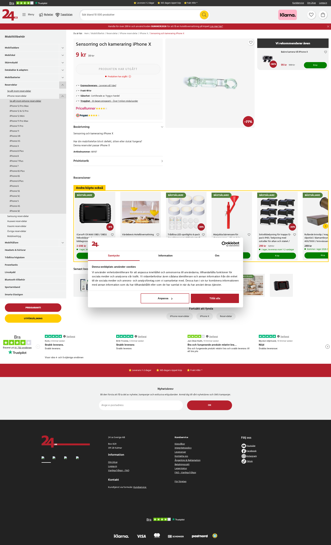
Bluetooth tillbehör (15, 280)
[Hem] (10, 15)
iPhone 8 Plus (17, 151)
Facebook (251, 451)
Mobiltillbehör (15, 36)
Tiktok (249, 461)
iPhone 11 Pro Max (19, 121)
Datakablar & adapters (16, 70)
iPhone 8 (14, 156)
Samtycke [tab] (114, 255)
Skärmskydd (11, 63)
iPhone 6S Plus (17, 171)
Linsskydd (10, 272)
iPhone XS (15, 141)
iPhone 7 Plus (16, 161)
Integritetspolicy (183, 448)
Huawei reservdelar (17, 221)
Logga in (323, 3)
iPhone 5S (15, 191)
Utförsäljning (33, 318)
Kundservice (298, 3)
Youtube (250, 446)
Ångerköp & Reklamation (187, 460)
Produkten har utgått (118, 69)
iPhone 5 (14, 201)
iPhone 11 (14, 131)
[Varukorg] (323, 15)
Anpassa (163, 298)
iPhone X (14, 146)
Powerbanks (11, 265)
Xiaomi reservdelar (16, 226)
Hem (86, 33)
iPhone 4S (15, 206)
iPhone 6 (14, 186)
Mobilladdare (12, 48)
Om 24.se (311, 3)
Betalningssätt (182, 465)
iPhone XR (15, 136)
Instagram (251, 456)
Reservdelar (11, 85)
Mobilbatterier (12, 78)
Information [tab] (165, 255)
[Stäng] (328, 26)
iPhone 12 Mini (17, 116)
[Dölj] (162, 127)
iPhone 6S (15, 176)
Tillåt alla (214, 298)
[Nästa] (325, 226)
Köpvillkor (180, 444)
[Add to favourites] (251, 42)
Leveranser (180, 452)
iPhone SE (15, 211)
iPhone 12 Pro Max (19, 106)
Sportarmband (12, 287)
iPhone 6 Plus (16, 181)
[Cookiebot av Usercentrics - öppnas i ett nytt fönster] (224, 244)
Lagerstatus (181, 468)
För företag (180, 482)
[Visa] (162, 161)
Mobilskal (10, 55)
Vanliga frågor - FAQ (118, 471)
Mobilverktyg (14, 236)
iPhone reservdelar (17, 96)
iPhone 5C (15, 196)
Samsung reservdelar (18, 216)
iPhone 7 (14, 166)
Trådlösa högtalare (14, 258)
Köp (315, 65)
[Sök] (204, 15)
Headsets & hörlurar (15, 250)
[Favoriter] (311, 15)
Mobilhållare (11, 243)
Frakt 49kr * (192, 3)
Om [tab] (217, 255)
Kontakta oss (181, 456)
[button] (215, 535)
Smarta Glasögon (14, 295)
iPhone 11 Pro (16, 126)
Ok (209, 405)
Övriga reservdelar (16, 231)
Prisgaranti (33, 307)
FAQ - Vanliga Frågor (185, 473)
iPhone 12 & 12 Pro (19, 111)
